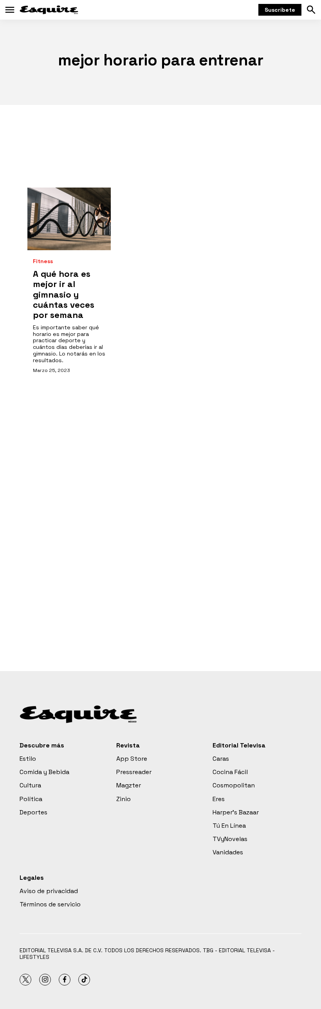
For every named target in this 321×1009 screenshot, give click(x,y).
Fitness (43, 261)
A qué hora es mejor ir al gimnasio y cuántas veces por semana (63, 294)
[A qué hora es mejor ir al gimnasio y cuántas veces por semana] (69, 219)
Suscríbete (280, 9)
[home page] (49, 10)
